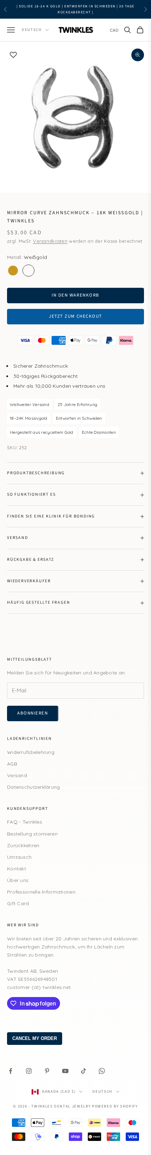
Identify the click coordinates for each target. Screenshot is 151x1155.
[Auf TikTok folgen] (83, 1070)
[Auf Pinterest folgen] (47, 1070)
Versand (17, 775)
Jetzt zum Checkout (75, 316)
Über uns (17, 880)
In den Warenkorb (75, 295)
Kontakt (16, 868)
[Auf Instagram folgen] (28, 1070)
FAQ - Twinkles (24, 822)
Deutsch (32, 29)
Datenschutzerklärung (33, 787)
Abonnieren (32, 713)
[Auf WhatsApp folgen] (101, 1070)
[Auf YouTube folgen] (65, 1070)
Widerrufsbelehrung (30, 752)
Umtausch (19, 857)
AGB (12, 764)
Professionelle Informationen (41, 892)
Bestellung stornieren (32, 834)
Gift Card (18, 903)
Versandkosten (50, 241)
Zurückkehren (23, 845)
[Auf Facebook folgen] (10, 1070)
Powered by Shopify (115, 1106)
